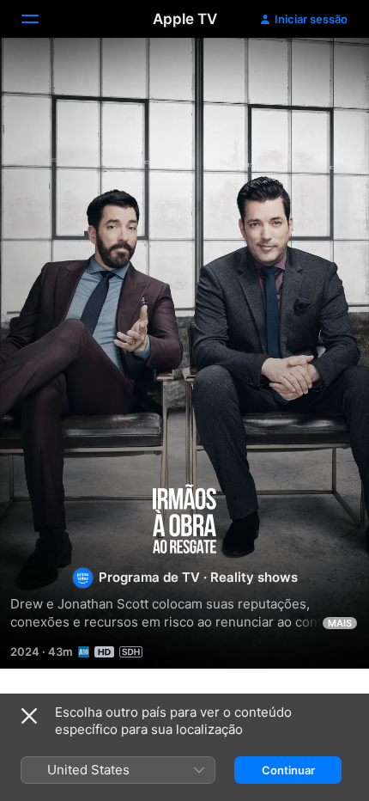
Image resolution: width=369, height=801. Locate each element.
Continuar (288, 770)
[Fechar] (29, 716)
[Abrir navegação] (40, 19)
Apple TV (185, 19)
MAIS (340, 623)
